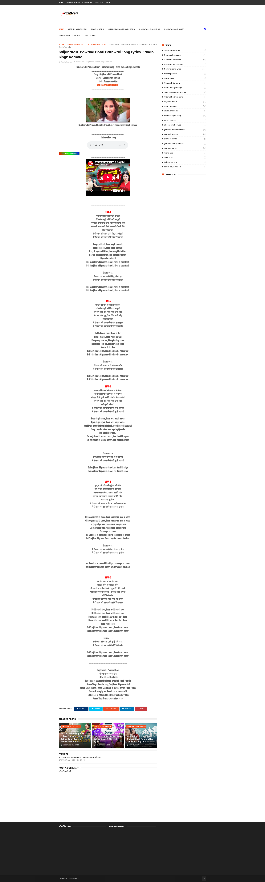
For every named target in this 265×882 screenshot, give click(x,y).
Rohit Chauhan (170, 106)
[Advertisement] (184, 189)
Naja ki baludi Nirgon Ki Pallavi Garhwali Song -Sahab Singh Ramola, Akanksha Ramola (72, 737)
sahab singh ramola (97, 44)
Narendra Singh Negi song (175, 92)
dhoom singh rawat (172, 125)
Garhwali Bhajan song (69, 36)
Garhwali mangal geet (173, 64)
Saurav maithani (171, 111)
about (109, 3)
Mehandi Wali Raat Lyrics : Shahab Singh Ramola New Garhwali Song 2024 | (140, 739)
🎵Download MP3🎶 (69, 154)
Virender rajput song (172, 115)
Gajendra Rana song (172, 55)
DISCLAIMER (87, 3)
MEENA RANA (169, 78)
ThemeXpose (74, 878)
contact (99, 3)
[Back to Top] (204, 878)
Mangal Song (97, 29)
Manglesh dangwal (172, 83)
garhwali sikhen (170, 148)
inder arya (168, 157)
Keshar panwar (170, 73)
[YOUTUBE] (204, 1)
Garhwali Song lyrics (149, 29)
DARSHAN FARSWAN (172, 50)
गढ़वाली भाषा (90, 36)
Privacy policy (73, 3)
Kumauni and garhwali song (121, 29)
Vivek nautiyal (170, 120)
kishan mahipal (170, 162)
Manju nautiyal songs (173, 87)
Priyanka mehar (170, 101)
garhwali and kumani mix (174, 129)
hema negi (168, 153)
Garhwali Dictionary (174, 29)
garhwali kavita (170, 139)
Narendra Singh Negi (77, 29)
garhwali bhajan (171, 134)
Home (61, 3)
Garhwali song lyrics (75, 44)
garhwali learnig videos (174, 143)
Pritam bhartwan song (173, 97)
